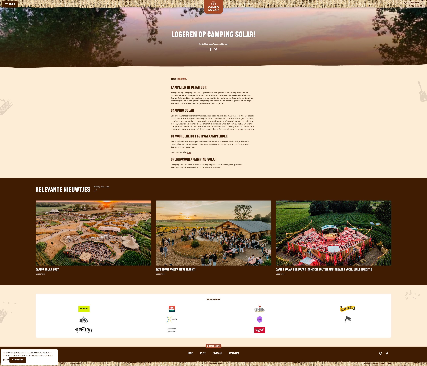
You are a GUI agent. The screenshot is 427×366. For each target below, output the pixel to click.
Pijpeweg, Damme (416, 6)
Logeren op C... (182, 79)
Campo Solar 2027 (47, 269)
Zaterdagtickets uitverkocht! (175, 269)
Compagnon (386, 364)
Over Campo (234, 353)
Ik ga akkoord (17, 360)
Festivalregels (76, 364)
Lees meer (40, 274)
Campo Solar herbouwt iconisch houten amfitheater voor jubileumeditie (324, 269)
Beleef (202, 353)
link (189, 152)
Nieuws (173, 79)
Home (190, 353)
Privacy (63, 364)
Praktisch (217, 353)
